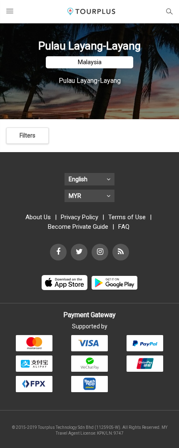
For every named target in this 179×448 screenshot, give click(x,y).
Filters (27, 135)
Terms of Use (127, 217)
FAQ (123, 226)
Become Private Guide (78, 226)
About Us (38, 217)
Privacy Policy (79, 217)
